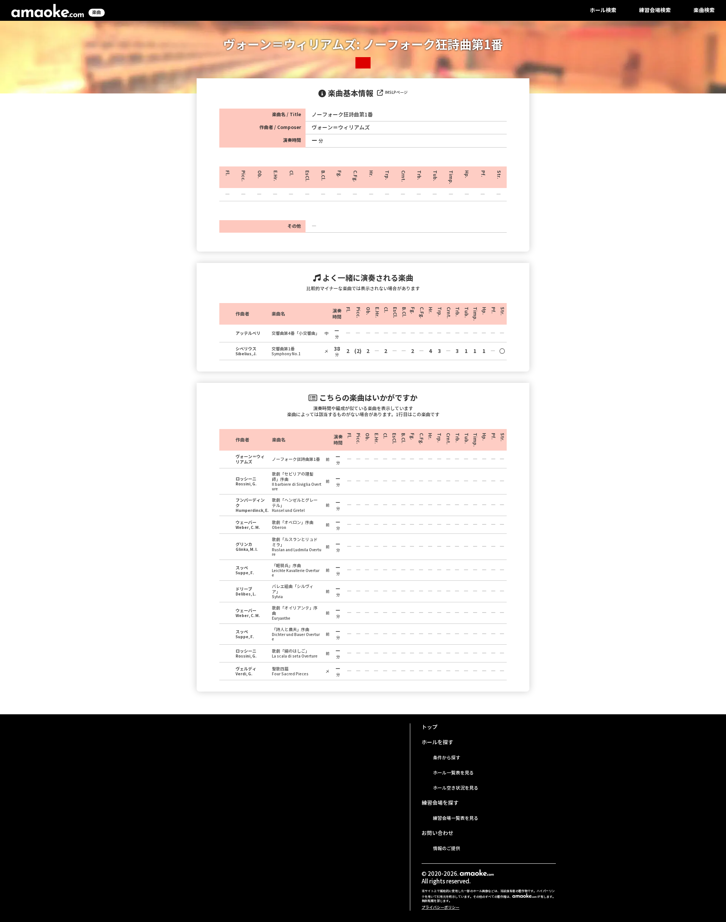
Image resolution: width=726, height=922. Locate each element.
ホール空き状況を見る (455, 788)
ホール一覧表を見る (453, 773)
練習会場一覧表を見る (455, 818)
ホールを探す (437, 742)
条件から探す (446, 757)
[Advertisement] (262, 776)
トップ (429, 727)
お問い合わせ (437, 833)
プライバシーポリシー (440, 907)
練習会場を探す (440, 802)
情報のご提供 (446, 848)
